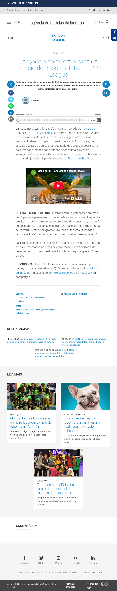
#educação (20, 309)
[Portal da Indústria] (8, 3)
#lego (27, 313)
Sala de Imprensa (16, 10)
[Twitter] (11, 99)
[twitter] (94, 10)
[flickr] (104, 10)
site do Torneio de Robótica (75, 158)
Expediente (45, 10)
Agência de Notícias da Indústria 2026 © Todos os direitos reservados (32, 585)
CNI (14, 3)
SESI (21, 3)
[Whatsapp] (11, 106)
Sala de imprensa (71, 573)
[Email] (11, 119)
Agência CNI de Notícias (75, 293)
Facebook (86, 273)
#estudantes (29, 309)
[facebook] (89, 10)
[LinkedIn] (11, 112)
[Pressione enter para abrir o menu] (9, 22)
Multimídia (32, 10)
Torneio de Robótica (61, 273)
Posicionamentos (53, 573)
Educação (13, 339)
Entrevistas (29, 573)
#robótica (19, 313)
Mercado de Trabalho (47, 350)
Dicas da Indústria (74, 414)
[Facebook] (11, 93)
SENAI (29, 3)
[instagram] (99, 10)
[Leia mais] (31, 396)
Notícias (18, 573)
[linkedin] (108, 10)
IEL (37, 3)
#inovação (40, 309)
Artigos (40, 573)
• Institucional (21, 301)
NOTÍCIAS (58, 35)
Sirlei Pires (34, 100)
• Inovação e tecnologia (35, 297)
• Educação (20, 297)
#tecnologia (50, 309)
